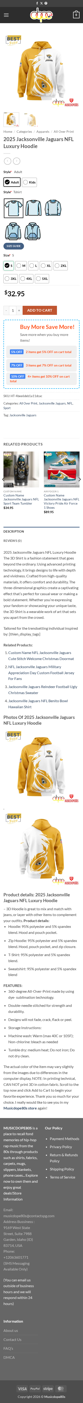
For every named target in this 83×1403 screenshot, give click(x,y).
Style (7, 172)
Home (7, 131)
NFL (70, 403)
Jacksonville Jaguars (52, 403)
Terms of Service (62, 1177)
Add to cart (40, 310)
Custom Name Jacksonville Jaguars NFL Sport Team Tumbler (21, 499)
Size (7, 255)
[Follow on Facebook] (37, 3)
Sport (7, 408)
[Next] (72, 70)
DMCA (9, 1357)
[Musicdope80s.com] (41, 15)
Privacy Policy (61, 1146)
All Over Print (64, 131)
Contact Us (12, 1339)
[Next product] (7, 161)
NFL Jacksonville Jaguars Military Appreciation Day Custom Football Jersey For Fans (41, 672)
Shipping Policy (62, 1169)
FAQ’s (8, 1348)
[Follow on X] (41, 3)
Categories (24, 131)
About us (10, 1330)
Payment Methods (64, 1138)
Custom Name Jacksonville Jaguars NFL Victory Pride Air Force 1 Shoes (61, 501)
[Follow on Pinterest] (45, 3)
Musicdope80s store (20, 1108)
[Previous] (11, 70)
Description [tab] (13, 531)
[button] (6, 15)
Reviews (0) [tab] (12, 541)
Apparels (42, 131)
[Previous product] (16, 161)
